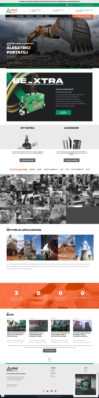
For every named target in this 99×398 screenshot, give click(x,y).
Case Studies (53, 373)
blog (47, 16)
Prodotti (29, 16)
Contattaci (53, 376)
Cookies (85, 370)
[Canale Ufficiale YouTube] (87, 5)
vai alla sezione (27, 160)
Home (12, 15)
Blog (52, 375)
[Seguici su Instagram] (91, 5)
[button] (25, 347)
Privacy (85, 371)
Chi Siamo (53, 370)
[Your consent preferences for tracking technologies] (2, 395)
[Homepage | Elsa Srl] (12, 10)
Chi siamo (20, 16)
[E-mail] (53, 11)
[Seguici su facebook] (80, 5)
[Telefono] (30, 11)
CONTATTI (39, 16)
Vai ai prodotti (63, 112)
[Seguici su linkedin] (84, 5)
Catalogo (52, 371)
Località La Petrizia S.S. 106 (85, 10)
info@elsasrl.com (59, 10)
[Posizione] (77, 11)
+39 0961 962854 (36, 10)
